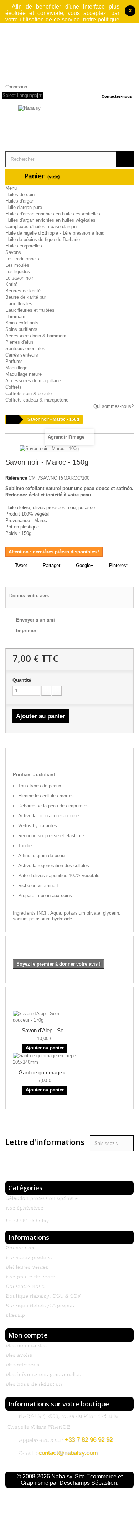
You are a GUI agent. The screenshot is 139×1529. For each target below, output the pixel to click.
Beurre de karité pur (25, 297)
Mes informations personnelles (43, 1374)
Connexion (16, 87)
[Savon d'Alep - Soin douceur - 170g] (44, 1017)
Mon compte (28, 1335)
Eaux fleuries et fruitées (30, 310)
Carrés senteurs (21, 355)
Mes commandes (25, 1345)
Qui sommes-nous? (113, 406)
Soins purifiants (21, 329)
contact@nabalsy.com (68, 1452)
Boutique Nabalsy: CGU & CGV (42, 1295)
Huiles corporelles (23, 246)
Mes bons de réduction (33, 1383)
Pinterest (118, 565)
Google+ (83, 565)
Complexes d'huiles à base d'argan (41, 226)
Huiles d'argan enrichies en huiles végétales (50, 220)
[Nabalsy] (69, 127)
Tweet (20, 565)
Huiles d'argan (19, 201)
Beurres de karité (23, 290)
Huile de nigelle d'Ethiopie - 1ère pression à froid (54, 233)
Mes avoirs (18, 1354)
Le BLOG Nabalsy (26, 1220)
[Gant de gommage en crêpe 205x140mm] (44, 1059)
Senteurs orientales (25, 348)
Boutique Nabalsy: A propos (39, 1305)
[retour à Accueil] (12, 419)
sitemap (15, 1315)
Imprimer (26, 630)
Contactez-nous (117, 96)
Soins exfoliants (21, 323)
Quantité (21, 680)
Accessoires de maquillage (33, 380)
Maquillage (16, 367)
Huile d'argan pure (23, 207)
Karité (11, 284)
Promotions (19, 1247)
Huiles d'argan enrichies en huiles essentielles (52, 213)
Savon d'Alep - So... (45, 1030)
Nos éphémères (24, 1207)
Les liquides (17, 271)
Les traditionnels (22, 258)
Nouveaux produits (28, 1257)
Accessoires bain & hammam (35, 335)
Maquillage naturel (24, 374)
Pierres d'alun (19, 342)
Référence (16, 478)
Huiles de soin (20, 194)
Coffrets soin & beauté (28, 393)
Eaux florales (18, 303)
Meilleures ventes (26, 1266)
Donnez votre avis (29, 595)
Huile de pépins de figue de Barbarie (42, 239)
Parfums (14, 361)
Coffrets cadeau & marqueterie (36, 400)
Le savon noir (19, 278)
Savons (13, 252)
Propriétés (19, 758)
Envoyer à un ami (35, 620)
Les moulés (17, 265)
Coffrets (13, 387)
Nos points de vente (30, 1276)
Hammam (15, 316)
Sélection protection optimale (41, 1198)
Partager (50, 565)
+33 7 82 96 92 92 (89, 1439)
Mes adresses (22, 1364)
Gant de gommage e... (45, 1072)
